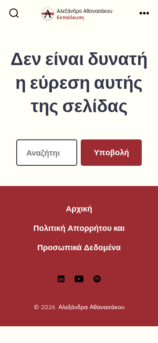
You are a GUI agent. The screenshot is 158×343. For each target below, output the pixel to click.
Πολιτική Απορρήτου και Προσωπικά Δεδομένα (79, 237)
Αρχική (79, 208)
